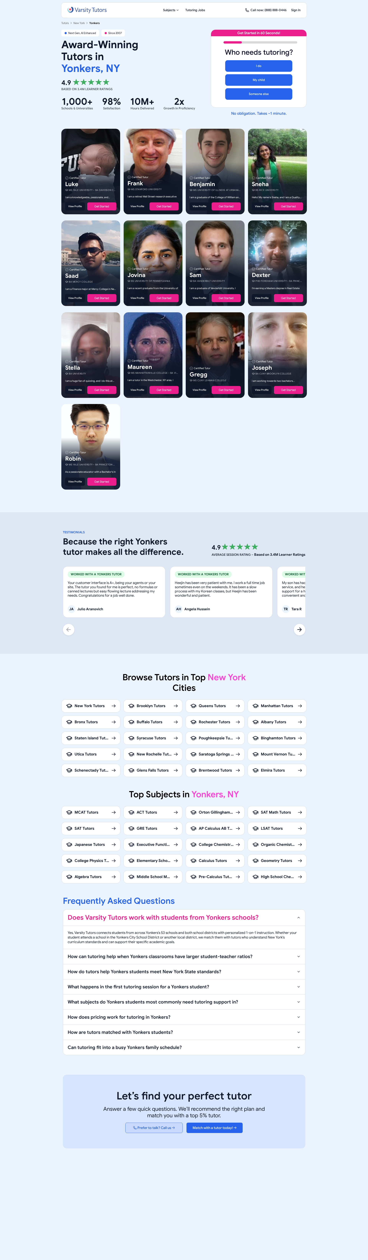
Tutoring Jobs (195, 10)
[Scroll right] (299, 629)
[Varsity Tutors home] (87, 10)
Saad (72, 276)
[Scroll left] (68, 629)
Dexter (261, 275)
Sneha (260, 184)
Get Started (101, 206)
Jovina (136, 275)
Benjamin (202, 184)
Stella (72, 368)
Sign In (296, 10)
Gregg (198, 374)
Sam (195, 275)
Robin (73, 459)
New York (79, 23)
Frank (135, 183)
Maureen (139, 367)
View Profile (75, 206)
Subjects (169, 10)
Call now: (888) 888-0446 (269, 10)
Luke (71, 184)
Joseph (262, 368)
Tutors (65, 23)
